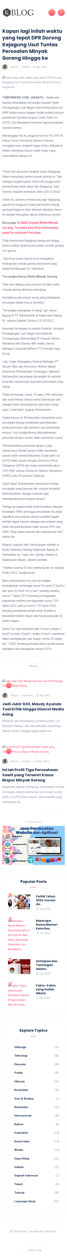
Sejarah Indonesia (26, 1175)
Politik (25, 66)
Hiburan (19, 1081)
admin (14, 66)
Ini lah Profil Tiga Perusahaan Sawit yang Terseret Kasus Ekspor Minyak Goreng (30, 775)
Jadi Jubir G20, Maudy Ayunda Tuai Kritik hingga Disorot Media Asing (33, 709)
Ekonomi (28, 695)
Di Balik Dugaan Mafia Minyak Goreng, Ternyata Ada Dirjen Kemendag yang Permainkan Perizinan (30, 227)
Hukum (27, 761)
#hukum (33, 666)
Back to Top (35, 1250)
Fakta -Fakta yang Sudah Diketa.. (46, 989)
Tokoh (18, 1184)
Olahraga (20, 1047)
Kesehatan (21, 1090)
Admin (14, 695)
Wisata (18, 1150)
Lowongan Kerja (24, 1201)
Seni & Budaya (24, 1098)
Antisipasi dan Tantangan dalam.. (46, 965)
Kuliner (19, 1124)
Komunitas (21, 1107)
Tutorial (19, 1192)
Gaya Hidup (21, 1158)
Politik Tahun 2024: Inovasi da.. (45, 900)
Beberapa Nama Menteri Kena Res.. (46, 924)
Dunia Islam (21, 1141)
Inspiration (21, 1132)
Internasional (22, 1115)
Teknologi (20, 1055)
